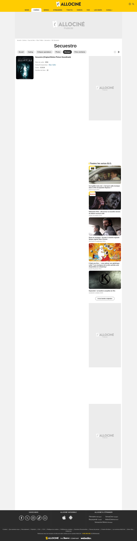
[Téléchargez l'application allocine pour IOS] (65, 517)
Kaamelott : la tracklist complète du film (102, 291)
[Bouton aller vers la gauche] (115, 52)
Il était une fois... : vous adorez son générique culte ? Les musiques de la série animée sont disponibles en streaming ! (104, 265)
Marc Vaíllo (52, 65)
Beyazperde (93, 519)
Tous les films (31, 40)
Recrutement (25, 529)
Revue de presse (94, 529)
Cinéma (36, 10)
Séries (46, 10)
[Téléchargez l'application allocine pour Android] (72, 517)
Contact (5, 529)
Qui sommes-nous (14, 529)
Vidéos (79, 10)
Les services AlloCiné (119, 529)
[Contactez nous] (45, 518)
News (27, 10)
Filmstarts (92, 517)
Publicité (33, 529)
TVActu (69, 10)
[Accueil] (68, 4)
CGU (39, 529)
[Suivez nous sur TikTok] (39, 518)
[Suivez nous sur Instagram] (33, 518)
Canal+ (109, 10)
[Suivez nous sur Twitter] (27, 518)
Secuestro (47, 40)
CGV (43, 529)
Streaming (57, 10)
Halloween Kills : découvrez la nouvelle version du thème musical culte (104, 212)
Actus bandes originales (105, 298)
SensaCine (109, 517)
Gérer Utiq (130, 529)
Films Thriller (39, 40)
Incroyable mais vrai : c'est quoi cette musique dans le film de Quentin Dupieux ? (104, 186)
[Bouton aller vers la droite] (118, 52)
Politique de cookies (53, 529)
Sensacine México (101, 522)
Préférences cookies (66, 529)
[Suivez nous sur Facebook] (22, 518)
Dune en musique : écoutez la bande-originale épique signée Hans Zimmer (104, 238)
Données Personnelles (81, 529)
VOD (88, 10)
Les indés (98, 10)
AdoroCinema (110, 519)
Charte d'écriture (106, 529)
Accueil (19, 40)
